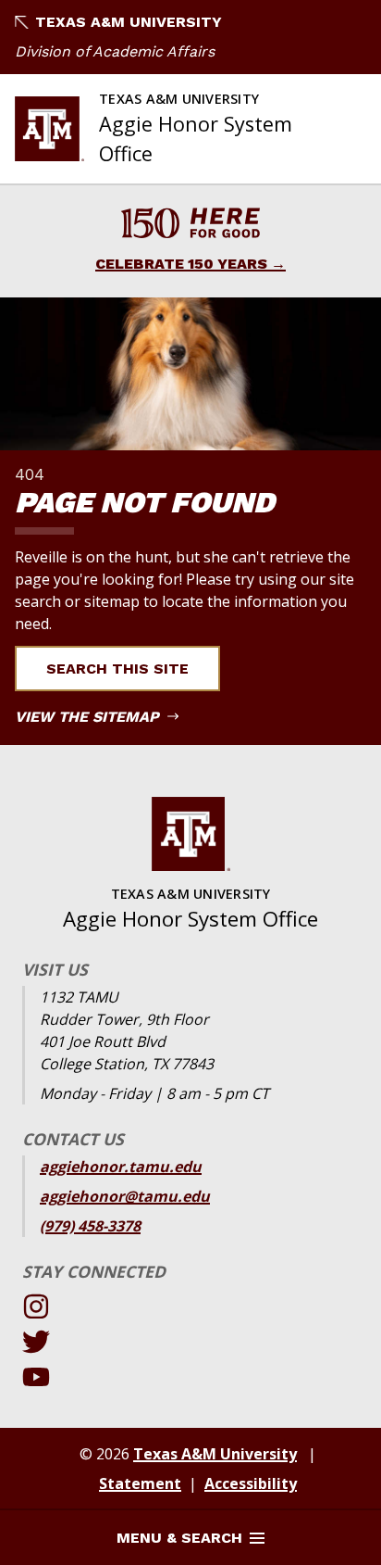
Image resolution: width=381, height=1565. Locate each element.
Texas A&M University (128, 22)
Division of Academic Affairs (115, 51)
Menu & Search (179, 1537)
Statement (140, 1483)
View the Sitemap (89, 717)
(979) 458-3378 (90, 1226)
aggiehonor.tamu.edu (121, 1166)
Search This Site (117, 668)
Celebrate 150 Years (181, 263)
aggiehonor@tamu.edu (125, 1196)
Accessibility (250, 1483)
